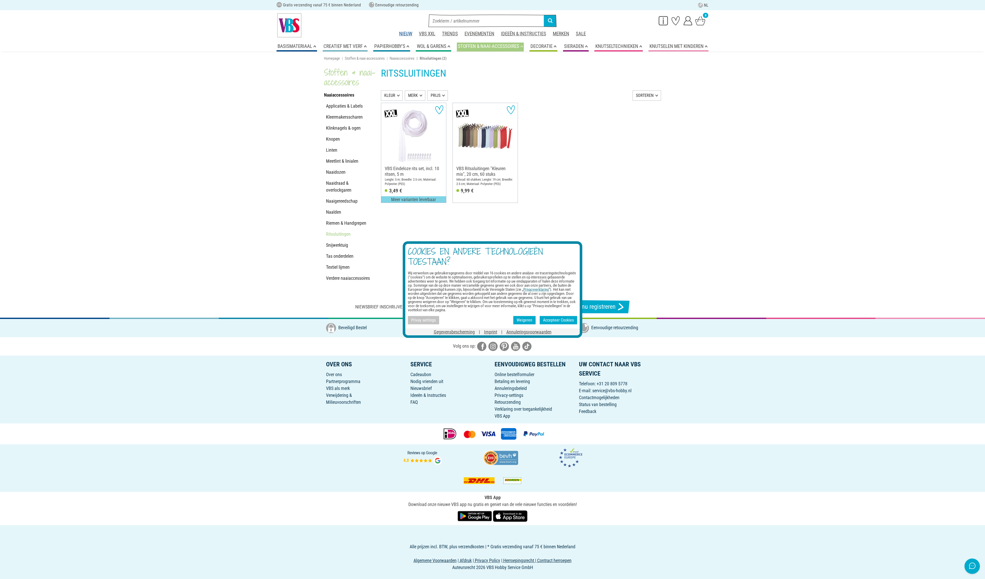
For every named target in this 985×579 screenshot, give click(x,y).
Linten (331, 150)
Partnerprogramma (343, 381)
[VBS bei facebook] (482, 345)
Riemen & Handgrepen (346, 223)
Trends (450, 34)
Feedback (587, 411)
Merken (561, 34)
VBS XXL (427, 34)
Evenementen (479, 34)
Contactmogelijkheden (599, 397)
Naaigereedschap (342, 201)
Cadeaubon (420, 374)
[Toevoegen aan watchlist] (439, 109)
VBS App (502, 416)
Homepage (332, 58)
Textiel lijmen (338, 267)
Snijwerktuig (337, 245)
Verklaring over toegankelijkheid (523, 409)
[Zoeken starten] (550, 20)
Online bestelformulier (514, 374)
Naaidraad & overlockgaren (338, 186)
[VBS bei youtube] (515, 345)
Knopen (333, 139)
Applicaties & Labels (344, 106)
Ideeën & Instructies (523, 34)
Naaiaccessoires (402, 58)
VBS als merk (338, 388)
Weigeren (524, 320)
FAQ (414, 402)
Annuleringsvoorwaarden (528, 331)
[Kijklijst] (675, 20)
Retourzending (508, 402)
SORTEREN (645, 95)
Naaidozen (336, 172)
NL (706, 5)
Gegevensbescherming (454, 331)
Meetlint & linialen (342, 161)
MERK (413, 95)
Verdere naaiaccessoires (348, 278)
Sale (581, 34)
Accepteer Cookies (558, 320)
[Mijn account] (688, 20)
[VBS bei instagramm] (493, 345)
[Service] (663, 20)
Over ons (334, 374)
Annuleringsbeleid (511, 388)
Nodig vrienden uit (426, 381)
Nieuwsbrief (421, 388)
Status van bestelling (598, 404)
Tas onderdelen (339, 256)
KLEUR (389, 95)
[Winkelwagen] (700, 20)
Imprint (490, 331)
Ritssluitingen (338, 234)
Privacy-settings (509, 395)
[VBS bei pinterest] (504, 345)
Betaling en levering (512, 381)
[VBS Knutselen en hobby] (289, 25)
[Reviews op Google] (422, 457)
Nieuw (405, 34)
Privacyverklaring (536, 289)
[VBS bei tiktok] (527, 345)
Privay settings (423, 320)
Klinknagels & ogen (343, 128)
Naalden (333, 212)
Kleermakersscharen (344, 117)
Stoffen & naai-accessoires (365, 58)
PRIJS (435, 95)
